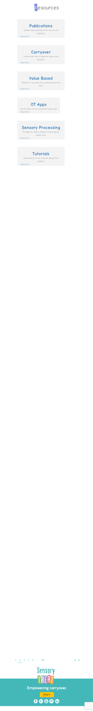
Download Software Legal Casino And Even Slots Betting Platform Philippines (46, 588)
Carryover (41, 52)
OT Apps (39, 104)
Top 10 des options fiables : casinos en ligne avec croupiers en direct (46, 467)
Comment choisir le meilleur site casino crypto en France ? (46, 305)
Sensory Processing (41, 127)
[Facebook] (35, 701)
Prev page (75, 660)
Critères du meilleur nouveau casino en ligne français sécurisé (46, 626)
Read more (24, 36)
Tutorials (40, 153)
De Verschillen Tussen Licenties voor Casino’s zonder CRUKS (46, 208)
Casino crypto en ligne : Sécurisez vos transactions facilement (46, 367)
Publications (40, 26)
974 (43, 660)
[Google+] (41, 701)
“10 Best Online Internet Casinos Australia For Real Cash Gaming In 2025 (46, 429)
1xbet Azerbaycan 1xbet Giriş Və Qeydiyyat (40, 268)
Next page (78, 660)
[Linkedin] (56, 701)
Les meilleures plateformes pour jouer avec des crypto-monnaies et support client (46, 526)
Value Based (41, 78)
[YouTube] (46, 701)
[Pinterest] (51, 701)
